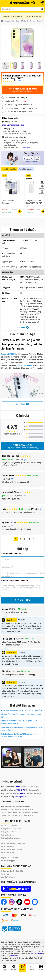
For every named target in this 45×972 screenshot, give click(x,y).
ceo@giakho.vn (10, 960)
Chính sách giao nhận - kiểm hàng (13, 843)
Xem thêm (26, 147)
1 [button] (15, 539)
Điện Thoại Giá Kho (25, 365)
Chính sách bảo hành (8, 852)
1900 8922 (22, 101)
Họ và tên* (6, 559)
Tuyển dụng (5, 874)
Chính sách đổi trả (7, 846)
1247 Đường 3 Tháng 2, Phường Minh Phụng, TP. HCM (19, 812)
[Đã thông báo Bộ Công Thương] (11, 928)
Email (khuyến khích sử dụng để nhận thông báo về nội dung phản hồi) (23, 574)
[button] (11, 539)
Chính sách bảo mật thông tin (11, 849)
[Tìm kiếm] (42, 9)
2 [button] (20, 539)
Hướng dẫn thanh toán (9, 832)
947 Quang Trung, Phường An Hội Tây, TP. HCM (17, 809)
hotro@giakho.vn (20, 797)
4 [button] (29, 539)
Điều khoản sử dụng (8, 877)
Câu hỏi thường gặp (8, 861)
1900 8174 (20, 790)
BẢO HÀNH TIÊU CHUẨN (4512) (13, 125)
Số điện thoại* (7, 567)
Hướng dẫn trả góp (7, 835)
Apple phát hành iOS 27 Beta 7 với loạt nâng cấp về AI (21, 710)
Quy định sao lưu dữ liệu (9, 858)
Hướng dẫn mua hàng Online (11, 829)
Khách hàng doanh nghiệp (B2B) (12, 871)
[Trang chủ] (22, 3)
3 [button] (24, 539)
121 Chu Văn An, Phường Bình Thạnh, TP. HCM (17, 815)
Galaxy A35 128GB (8, 354)
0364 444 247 (20, 793)
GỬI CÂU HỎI (22, 600)
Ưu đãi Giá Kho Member (9, 826)
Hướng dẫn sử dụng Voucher (11, 838)
